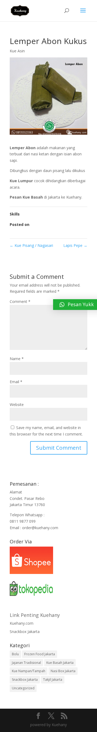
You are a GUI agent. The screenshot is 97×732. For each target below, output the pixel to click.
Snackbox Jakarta (25, 631)
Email (16, 381)
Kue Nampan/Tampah (28, 671)
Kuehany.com (21, 623)
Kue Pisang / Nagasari (31, 245)
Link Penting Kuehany (35, 615)
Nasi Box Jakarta (63, 671)
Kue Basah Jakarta (60, 662)
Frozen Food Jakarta (39, 654)
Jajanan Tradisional (26, 662)
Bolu (15, 654)
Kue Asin (17, 50)
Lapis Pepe (75, 245)
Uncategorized (23, 688)
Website (17, 404)
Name (17, 358)
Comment (20, 301)
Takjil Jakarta (52, 679)
